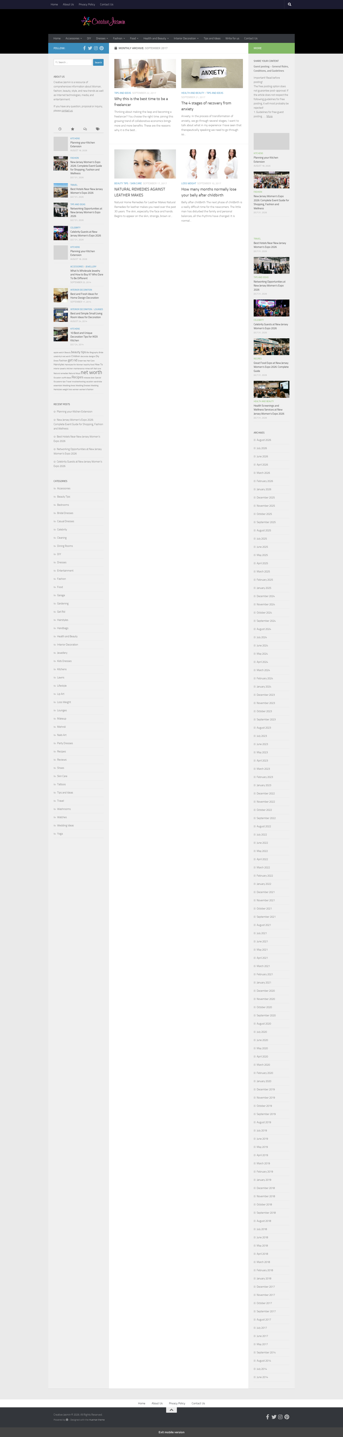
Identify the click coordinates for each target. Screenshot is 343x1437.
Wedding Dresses (83, 385)
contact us (67, 110)
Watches (62, 817)
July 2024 (262, 637)
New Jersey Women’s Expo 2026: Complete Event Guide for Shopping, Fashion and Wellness (78, 424)
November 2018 (266, 1196)
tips (64, 381)
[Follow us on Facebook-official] (84, 48)
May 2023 (262, 752)
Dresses (100, 38)
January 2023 (264, 785)
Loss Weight (188, 183)
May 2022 (262, 851)
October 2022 (264, 810)
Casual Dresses (65, 521)
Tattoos (61, 784)
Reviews (62, 759)
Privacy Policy (87, 4)
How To (99, 364)
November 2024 (266, 604)
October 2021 (264, 908)
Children (75, 356)
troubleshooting (79, 381)
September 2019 (266, 1114)
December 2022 (266, 793)
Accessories (72, 38)
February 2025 (265, 579)
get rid (72, 360)
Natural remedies (61, 373)
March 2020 (263, 1064)
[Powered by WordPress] (67, 1420)
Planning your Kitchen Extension (74, 411)
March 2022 (263, 867)
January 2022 (264, 884)
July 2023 (262, 736)
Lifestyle (62, 685)
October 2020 (264, 1007)
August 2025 (264, 530)
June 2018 (262, 1237)
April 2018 (262, 1253)
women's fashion (86, 389)
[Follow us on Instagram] (96, 48)
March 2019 (263, 1163)
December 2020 (266, 990)
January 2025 (264, 588)
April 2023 (262, 760)
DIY (89, 38)
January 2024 (264, 686)
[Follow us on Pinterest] (101, 48)
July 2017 (262, 1327)
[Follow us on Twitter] (90, 48)
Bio (87, 352)
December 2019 (266, 1089)
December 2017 (266, 1286)
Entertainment (65, 570)
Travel (74, 185)
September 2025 (266, 522)
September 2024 (266, 620)
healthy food (89, 364)
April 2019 (262, 1155)
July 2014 (262, 1369)
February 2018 (265, 1270)
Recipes (77, 377)
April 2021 (262, 957)
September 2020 (266, 1015)
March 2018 (263, 1262)
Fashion (117, 38)
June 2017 (262, 1336)
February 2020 (265, 1073)
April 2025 (262, 563)
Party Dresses (65, 743)
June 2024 (262, 645)
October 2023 (264, 711)
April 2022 (262, 859)
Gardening (63, 603)
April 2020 (262, 1056)
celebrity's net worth (62, 356)
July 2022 (262, 834)
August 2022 (264, 826)
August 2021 (264, 925)
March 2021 (263, 966)
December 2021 (266, 892)
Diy (97, 356)
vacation (89, 381)
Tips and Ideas (212, 38)
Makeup (61, 718)
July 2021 (262, 933)
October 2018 (264, 1204)
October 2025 (264, 514)
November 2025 (266, 505)
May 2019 (262, 1147)
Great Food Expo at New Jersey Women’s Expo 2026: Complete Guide (271, 367)
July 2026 (262, 448)
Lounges (98, 309)
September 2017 (266, 1311)
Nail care (97, 368)
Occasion (57, 378)
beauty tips (78, 352)
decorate (84, 356)
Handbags (62, 628)
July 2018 (262, 1229)
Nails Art (61, 735)
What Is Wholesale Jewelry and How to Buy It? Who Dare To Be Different (86, 274)
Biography (94, 352)
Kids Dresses (64, 661)
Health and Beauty (154, 38)
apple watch (59, 352)
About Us (68, 4)
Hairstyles (59, 364)
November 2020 (266, 999)
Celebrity (75, 227)
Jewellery (91, 266)
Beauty (67, 352)
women (76, 389)
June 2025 (262, 546)
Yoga (60, 833)
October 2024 (264, 612)
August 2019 (264, 1122)
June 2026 (262, 456)
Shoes (60, 768)
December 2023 (266, 694)
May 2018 (262, 1245)
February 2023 (265, 777)
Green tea (82, 361)
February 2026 (265, 481)
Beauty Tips (121, 183)
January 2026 (264, 489)
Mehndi (61, 726)
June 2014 (262, 1377)
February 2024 (265, 678)
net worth (91, 372)
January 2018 (264, 1278)
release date (89, 378)
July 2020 (262, 1031)
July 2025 (262, 538)
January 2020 (264, 1081)
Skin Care (136, 183)
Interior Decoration (185, 38)
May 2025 (262, 555)
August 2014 (264, 1360)
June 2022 (262, 842)
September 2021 (266, 916)
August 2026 (264, 440)
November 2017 (266, 1295)
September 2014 (266, 1352)
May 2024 (262, 653)
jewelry (63, 368)
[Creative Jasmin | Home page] (103, 21)
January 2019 (264, 1179)
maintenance (78, 368)
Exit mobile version (172, 1432)
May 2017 (262, 1344)
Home (54, 4)
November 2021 (266, 900)
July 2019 (262, 1130)
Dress (56, 361)
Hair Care (91, 361)
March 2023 (263, 768)
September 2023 (266, 719)
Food (133, 38)
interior (57, 368)
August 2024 (264, 629)
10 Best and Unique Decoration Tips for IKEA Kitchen (84, 336)
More (270, 116)
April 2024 (262, 662)
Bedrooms (63, 504)
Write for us (232, 38)
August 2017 (264, 1319)
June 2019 (262, 1138)
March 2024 (263, 670)
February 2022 (265, 875)
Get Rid (61, 611)
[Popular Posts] (72, 129)
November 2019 (266, 1097)
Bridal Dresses (65, 513)
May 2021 (262, 949)
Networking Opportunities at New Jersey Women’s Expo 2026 (86, 212)
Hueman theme (97, 1419)
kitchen (70, 368)
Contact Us (106, 4)
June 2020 (262, 1040)
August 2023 (264, 727)
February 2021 (265, 974)
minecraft (89, 368)
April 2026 (262, 464)
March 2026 (263, 472)
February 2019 (265, 1171)
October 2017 (264, 1303)
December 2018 (266, 1188)
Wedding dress (69, 385)
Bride (101, 352)
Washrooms (64, 809)
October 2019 (264, 1105)
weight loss (67, 389)
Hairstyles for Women (74, 364)
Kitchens (75, 138)
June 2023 (262, 744)
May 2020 (262, 1048)
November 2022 (266, 801)
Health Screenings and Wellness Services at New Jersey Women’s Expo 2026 (269, 409)
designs (92, 356)
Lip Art (60, 694)
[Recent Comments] (85, 129)
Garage (61, 595)
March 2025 (263, 571)
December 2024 (266, 596)
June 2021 (262, 941)
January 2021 (264, 982)
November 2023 (266, 703)
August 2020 (264, 1023)
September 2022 (266, 818)
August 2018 (264, 1221)
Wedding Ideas (65, 825)
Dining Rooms (65, 546)
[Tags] (97, 129)
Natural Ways (74, 373)
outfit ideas (66, 378)
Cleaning (62, 537)
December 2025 (266, 497)
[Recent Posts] (60, 129)
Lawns (60, 677)
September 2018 (266, 1212)
